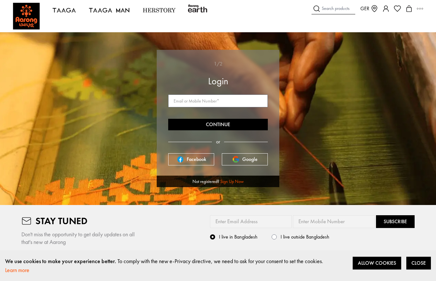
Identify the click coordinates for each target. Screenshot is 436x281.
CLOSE (418, 263)
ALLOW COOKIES (377, 263)
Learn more (17, 270)
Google (250, 159)
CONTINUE (218, 124)
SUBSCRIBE (395, 221)
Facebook (196, 159)
